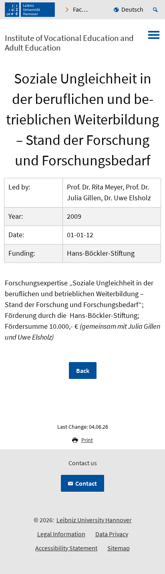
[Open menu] (153, 37)
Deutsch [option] (132, 9)
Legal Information (61, 534)
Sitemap (118, 548)
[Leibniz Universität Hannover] (30, 9)
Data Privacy (111, 534)
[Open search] (156, 9)
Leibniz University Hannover (94, 520)
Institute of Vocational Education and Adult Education (69, 43)
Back (82, 370)
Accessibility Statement (66, 548)
